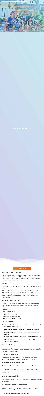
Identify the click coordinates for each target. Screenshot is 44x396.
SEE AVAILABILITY (22, 268)
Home (3, 1)
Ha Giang (6, 1)
